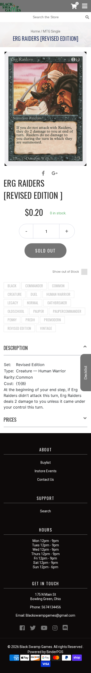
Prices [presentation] (10, 419)
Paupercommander (67, 311)
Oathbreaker (57, 302)
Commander (34, 285)
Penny (12, 319)
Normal (32, 302)
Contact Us (45, 479)
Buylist (46, 462)
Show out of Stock (65, 272)
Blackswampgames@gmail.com (50, 615)
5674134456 (51, 607)
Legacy (13, 302)
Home (35, 31)
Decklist (86, 372)
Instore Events (46, 471)
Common (58, 285)
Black (12, 285)
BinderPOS (55, 652)
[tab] (45, 349)
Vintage (46, 328)
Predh (30, 319)
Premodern (52, 319)
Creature (15, 294)
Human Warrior (58, 294)
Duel (34, 294)
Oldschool (16, 311)
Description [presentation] (16, 347)
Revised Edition (19, 328)
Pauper (38, 311)
